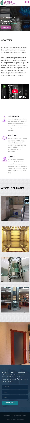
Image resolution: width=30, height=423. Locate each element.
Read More (6, 27)
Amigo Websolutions (18, 419)
